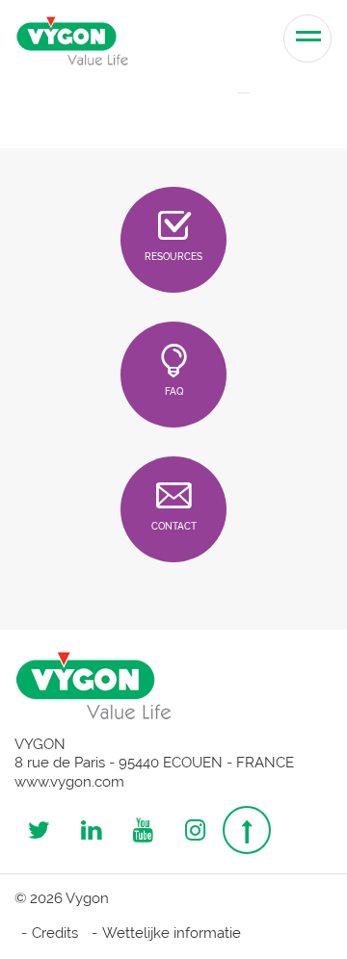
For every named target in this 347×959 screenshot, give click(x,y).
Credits (55, 933)
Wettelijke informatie (171, 933)
